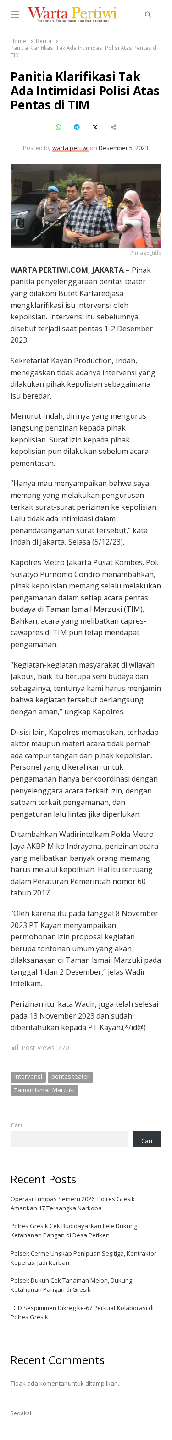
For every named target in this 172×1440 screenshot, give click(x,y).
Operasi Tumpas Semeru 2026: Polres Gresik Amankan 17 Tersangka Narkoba (73, 1203)
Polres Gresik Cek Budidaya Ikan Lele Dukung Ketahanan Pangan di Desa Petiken (74, 1230)
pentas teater (70, 1076)
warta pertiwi (70, 148)
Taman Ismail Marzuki (44, 1090)
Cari (16, 1125)
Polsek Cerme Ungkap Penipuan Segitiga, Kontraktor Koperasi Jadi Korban (83, 1258)
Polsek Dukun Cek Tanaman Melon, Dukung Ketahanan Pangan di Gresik (71, 1285)
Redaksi (21, 1413)
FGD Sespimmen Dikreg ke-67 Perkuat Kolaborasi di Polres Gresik (82, 1312)
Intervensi (28, 1076)
